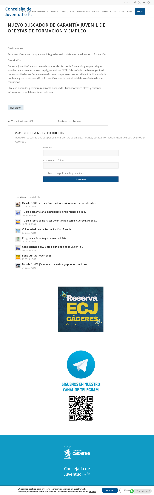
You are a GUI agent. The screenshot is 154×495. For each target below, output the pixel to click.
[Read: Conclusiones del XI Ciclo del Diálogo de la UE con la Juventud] (18, 248)
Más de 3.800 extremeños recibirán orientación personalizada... (59, 203)
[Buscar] (148, 11)
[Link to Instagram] (148, 2)
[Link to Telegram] (144, 2)
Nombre (47, 147)
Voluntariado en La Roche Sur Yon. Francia (46, 229)
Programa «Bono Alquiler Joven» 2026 (44, 238)
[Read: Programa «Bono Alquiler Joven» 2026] (18, 239)
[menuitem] (125, 2)
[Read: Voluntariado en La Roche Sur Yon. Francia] (18, 230)
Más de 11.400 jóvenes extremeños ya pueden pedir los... (55, 264)
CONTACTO (126, 2)
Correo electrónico (53, 160)
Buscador (15, 107)
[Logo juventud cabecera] (18, 11)
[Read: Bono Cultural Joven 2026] (18, 257)
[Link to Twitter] (139, 2)
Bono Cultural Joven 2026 (36, 255)
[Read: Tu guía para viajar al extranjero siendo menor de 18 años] (18, 213)
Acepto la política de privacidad (66, 173)
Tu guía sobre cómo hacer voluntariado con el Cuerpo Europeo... (59, 220)
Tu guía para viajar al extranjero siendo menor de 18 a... (54, 211)
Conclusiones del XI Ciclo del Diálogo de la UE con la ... (52, 246)
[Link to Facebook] (135, 2)
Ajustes (127, 490)
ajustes (92, 491)
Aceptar (110, 490)
